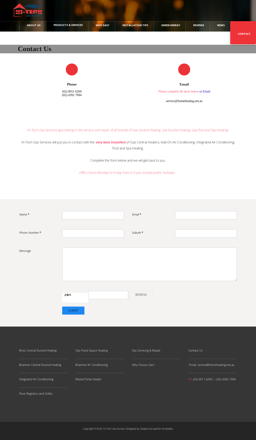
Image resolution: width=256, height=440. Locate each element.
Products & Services (68, 25)
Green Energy (170, 25)
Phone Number (30, 232)
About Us (34, 25)
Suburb (137, 232)
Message (25, 251)
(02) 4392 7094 (72, 95)
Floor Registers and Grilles (36, 393)
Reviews (198, 25)
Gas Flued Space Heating (91, 350)
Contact (244, 34)
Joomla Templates (163, 428)
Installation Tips (135, 25)
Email (136, 214)
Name (24, 214)
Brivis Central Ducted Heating (38, 350)
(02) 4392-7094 (226, 379)
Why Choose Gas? (143, 365)
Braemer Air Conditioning (91, 365)
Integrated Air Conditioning (36, 379)
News (221, 25)
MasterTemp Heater (88, 379)
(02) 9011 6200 (72, 91)
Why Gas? (102, 25)
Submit (73, 310)
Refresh (141, 295)
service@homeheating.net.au (184, 101)
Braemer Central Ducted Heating (40, 365)
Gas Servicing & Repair (146, 350)
